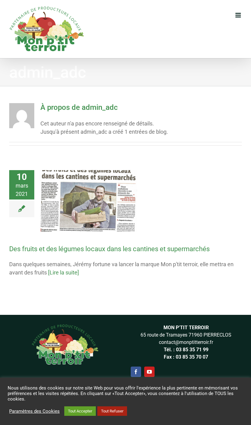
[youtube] (149, 372)
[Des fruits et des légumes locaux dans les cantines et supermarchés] (88, 201)
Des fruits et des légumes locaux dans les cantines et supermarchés (109, 249)
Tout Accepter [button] (80, 411)
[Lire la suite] (63, 272)
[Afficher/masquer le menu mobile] (238, 15)
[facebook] (136, 372)
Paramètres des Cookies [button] (34, 411)
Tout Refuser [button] (112, 411)
